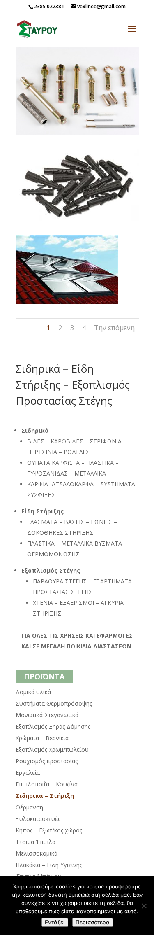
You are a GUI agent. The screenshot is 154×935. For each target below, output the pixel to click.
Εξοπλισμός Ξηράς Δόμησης (53, 726)
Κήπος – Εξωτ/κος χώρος (49, 830)
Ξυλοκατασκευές (38, 819)
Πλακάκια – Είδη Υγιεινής (49, 865)
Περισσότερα (93, 922)
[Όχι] (144, 906)
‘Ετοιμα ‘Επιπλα (35, 842)
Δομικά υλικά (33, 692)
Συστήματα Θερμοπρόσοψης (54, 703)
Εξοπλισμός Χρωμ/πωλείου (52, 749)
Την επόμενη (114, 327)
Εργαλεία (28, 772)
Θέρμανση (29, 807)
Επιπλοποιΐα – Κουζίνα (47, 784)
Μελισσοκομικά (36, 853)
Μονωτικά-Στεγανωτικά (47, 715)
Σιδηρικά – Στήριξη (45, 796)
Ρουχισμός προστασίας (47, 761)
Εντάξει (55, 922)
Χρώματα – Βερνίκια (42, 738)
